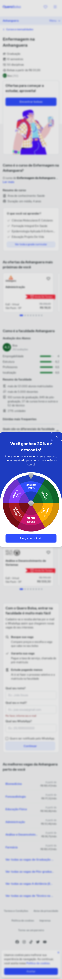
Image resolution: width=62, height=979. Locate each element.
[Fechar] (56, 436)
